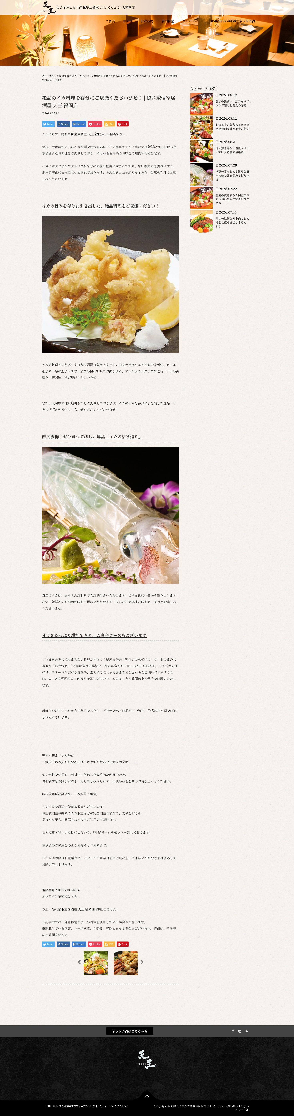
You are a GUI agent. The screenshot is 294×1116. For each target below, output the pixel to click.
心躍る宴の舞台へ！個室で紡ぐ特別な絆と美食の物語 (232, 127)
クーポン (188, 21)
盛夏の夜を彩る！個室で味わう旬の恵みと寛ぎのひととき (232, 199)
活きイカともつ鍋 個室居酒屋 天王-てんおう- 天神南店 (95, 7)
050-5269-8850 (223, 21)
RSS (246, 1030)
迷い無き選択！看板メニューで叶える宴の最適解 (232, 150)
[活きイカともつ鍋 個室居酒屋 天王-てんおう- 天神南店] (147, 1058)
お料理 (128, 21)
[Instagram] (239, 1030)
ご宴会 (110, 21)
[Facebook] (232, 1030)
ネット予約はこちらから (129, 1031)
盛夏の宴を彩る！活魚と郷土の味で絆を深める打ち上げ (232, 175)
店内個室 (167, 21)
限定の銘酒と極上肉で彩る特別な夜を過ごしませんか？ (232, 223)
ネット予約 (247, 21)
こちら (72, 896)
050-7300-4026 (69, 890)
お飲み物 (147, 21)
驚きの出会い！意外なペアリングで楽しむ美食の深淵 (234, 103)
